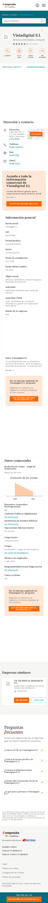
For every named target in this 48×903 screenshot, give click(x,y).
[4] (22, 44)
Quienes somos (9, 847)
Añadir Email (14, 163)
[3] (19, 44)
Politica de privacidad (11, 877)
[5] (24, 44)
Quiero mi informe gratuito (24, 204)
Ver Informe (21, 700)
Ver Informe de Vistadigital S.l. (24, 899)
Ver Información (11, 517)
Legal (4, 864)
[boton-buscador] (42, 20)
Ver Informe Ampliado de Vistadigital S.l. (24, 399)
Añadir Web (14, 155)
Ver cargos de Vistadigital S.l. (16, 553)
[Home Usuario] (37, 5)
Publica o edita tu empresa (15, 854)
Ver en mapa (36, 134)
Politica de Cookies (10, 868)
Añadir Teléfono (16, 147)
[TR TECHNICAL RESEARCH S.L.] (8, 683)
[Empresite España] (10, 5)
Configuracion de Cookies (13, 872)
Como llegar (14, 139)
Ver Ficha (38, 700)
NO (5, 510)
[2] (16, 44)
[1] (14, 44)
